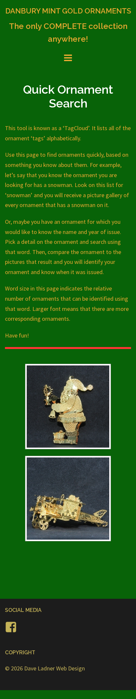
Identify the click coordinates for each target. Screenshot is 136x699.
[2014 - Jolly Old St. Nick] (68, 406)
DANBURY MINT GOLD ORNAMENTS (68, 11)
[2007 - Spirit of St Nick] (68, 498)
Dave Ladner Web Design (54, 668)
